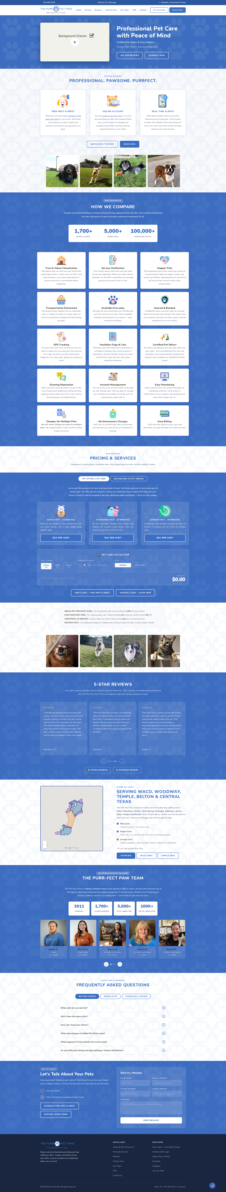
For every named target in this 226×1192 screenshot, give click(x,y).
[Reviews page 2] (110, 761)
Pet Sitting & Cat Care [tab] (93, 479)
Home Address (159, 1089)
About (78, 10)
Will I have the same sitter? (113, 1016)
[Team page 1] (110, 964)
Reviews (98, 10)
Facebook (156, 1161)
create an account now (112, 116)
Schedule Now (157, 55)
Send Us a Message (108, 2)
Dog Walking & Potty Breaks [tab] (129, 479)
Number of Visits (86, 561)
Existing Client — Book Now (135, 593)
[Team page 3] (115, 964)
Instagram (156, 1166)
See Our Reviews (130, 55)
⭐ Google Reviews (98, 770)
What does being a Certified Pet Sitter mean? (113, 1033)
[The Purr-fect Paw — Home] (56, 10)
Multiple (123, 565)
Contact (143, 10)
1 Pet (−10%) (140, 565)
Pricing (88, 10)
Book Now (177, 10)
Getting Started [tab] (87, 996)
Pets (117, 561)
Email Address (159, 1078)
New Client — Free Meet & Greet (92, 593)
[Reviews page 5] (117, 761)
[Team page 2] (113, 964)
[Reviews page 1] (108, 761)
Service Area (111, 10)
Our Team (124, 10)
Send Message (151, 1120)
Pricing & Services (120, 1152)
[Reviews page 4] (115, 761)
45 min (68, 566)
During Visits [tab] (111, 996)
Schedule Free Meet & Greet (59, 1106)
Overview (126, 855)
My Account (159, 10)
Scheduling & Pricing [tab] (136, 996)
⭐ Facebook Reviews (127, 770)
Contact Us (117, 1175)
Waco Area (146, 855)
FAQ (134, 10)
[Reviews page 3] (113, 761)
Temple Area (168, 855)
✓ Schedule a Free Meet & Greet (172, 2)
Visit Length (47, 561)
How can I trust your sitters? (113, 1024)
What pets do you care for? (113, 1007)
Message (124, 1100)
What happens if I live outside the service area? (113, 1041)
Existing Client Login (55, 1114)
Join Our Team (158, 1171)
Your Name (125, 1078)
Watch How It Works (102, 144)
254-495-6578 (49, 2)
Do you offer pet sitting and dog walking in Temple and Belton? (113, 1050)
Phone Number (128, 1089)
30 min (57, 566)
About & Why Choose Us (123, 1147)
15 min (46, 566)
